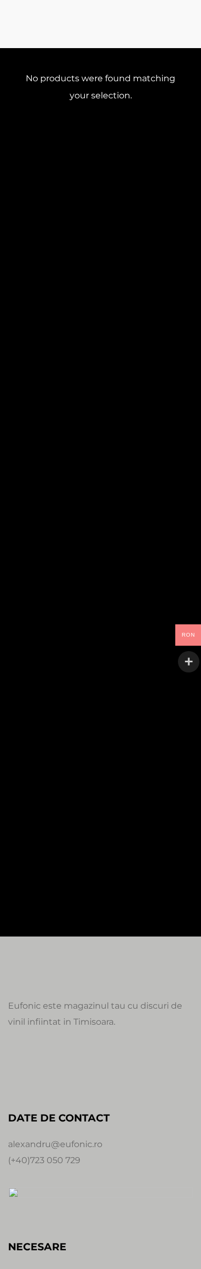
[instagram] (42, 1070)
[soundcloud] (68, 1070)
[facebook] (16, 1070)
